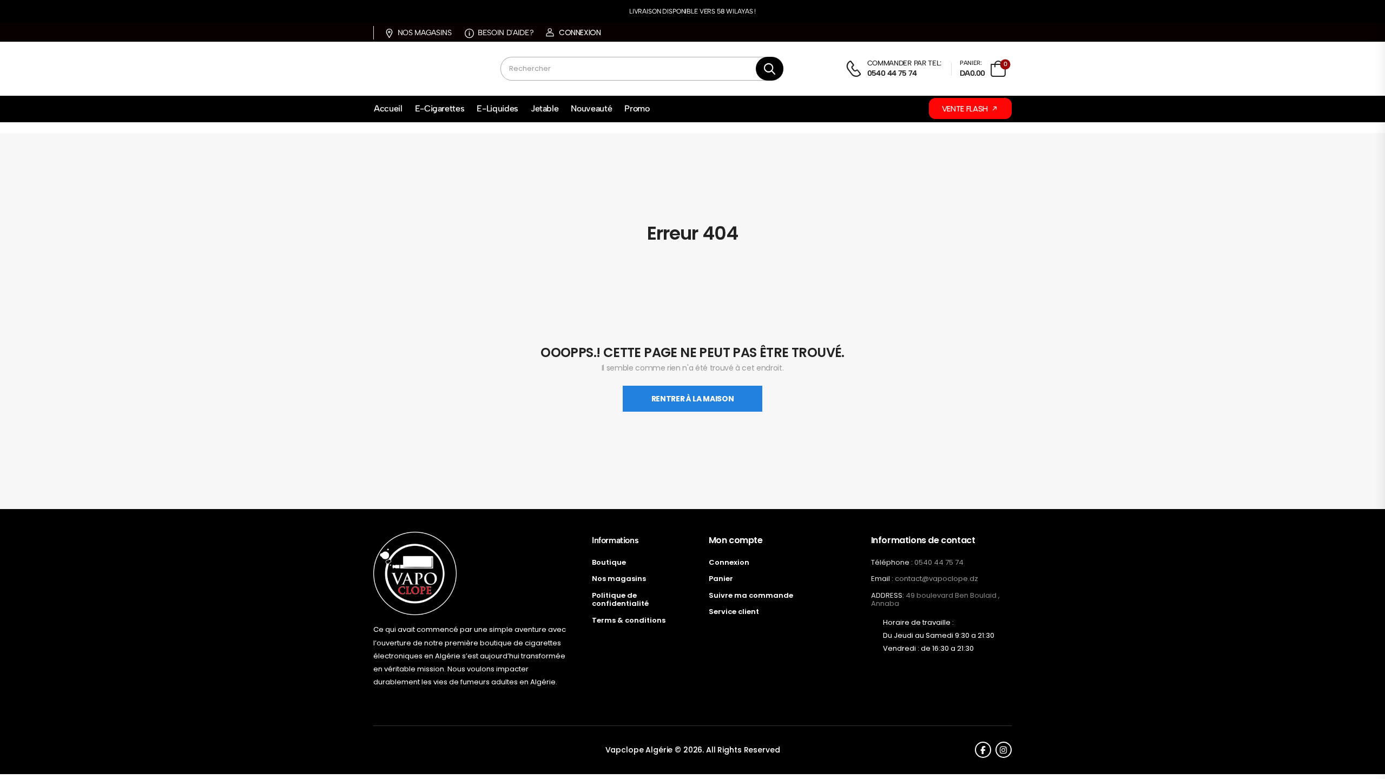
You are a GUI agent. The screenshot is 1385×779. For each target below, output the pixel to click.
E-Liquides (497, 108)
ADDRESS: (887, 595)
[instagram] (1003, 750)
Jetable (545, 108)
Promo (636, 108)
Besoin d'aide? (505, 32)
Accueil (388, 108)
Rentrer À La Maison (692, 398)
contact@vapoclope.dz (936, 578)
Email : (882, 578)
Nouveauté (591, 108)
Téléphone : (892, 562)
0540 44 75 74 (939, 562)
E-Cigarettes (440, 108)
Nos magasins (424, 32)
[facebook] (983, 750)
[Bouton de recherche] (769, 69)
